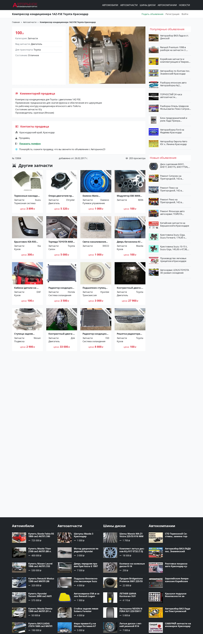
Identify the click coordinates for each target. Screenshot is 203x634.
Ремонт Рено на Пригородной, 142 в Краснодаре (171, 201)
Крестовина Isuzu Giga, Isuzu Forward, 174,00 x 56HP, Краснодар (172, 236)
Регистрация (172, 14)
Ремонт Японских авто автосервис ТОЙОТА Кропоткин (172, 212)
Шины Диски (147, 5)
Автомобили (110, 5)
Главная (16, 22)
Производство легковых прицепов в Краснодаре (173, 259)
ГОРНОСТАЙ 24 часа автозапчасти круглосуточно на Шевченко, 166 (171, 96)
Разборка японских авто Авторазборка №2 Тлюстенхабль (173, 84)
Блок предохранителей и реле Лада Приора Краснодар (173, 119)
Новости (184, 5)
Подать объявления (152, 14)
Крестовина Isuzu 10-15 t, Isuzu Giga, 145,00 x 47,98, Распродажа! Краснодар (173, 248)
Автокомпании (167, 5)
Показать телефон (30, 143)
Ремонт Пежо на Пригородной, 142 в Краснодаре (171, 189)
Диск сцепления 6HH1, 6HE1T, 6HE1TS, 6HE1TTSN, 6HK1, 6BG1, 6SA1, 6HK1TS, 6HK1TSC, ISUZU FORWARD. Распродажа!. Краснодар (174, 165)
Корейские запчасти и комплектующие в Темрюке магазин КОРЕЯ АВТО (175, 60)
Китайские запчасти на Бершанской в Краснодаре (174, 224)
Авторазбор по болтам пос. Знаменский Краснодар (175, 72)
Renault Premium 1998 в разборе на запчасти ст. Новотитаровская (173, 48)
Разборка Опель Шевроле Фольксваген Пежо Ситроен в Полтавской (175, 107)
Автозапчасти (129, 5)
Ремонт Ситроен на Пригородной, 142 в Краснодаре (171, 177)
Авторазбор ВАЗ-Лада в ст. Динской (174, 37)
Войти (185, 14)
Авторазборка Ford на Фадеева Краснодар (172, 131)
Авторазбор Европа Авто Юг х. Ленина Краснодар (173, 143)
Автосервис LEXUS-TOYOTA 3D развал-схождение (174, 271)
